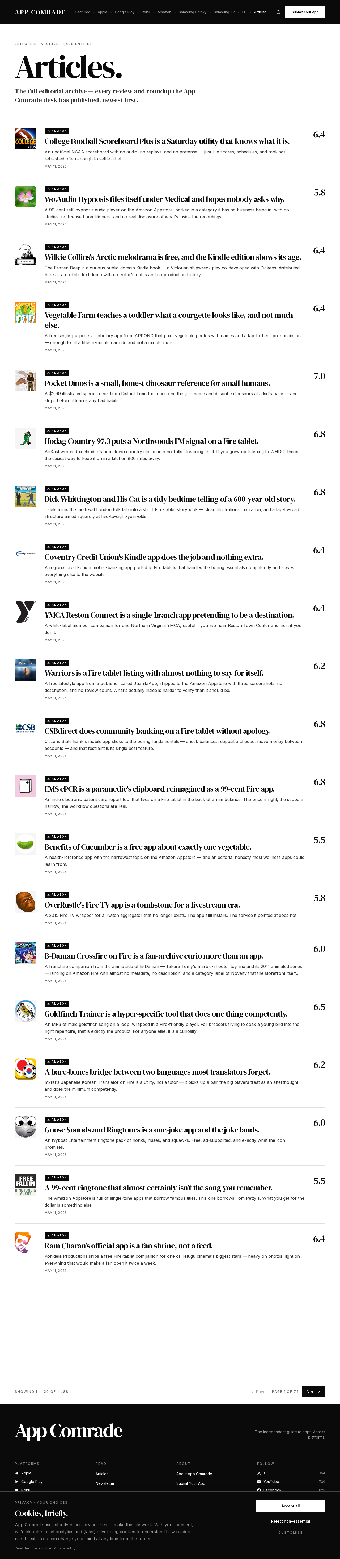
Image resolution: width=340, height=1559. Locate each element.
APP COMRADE (40, 12)
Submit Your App (305, 12)
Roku (146, 12)
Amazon (164, 12)
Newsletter (105, 1483)
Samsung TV (224, 12)
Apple (102, 12)
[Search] (278, 12)
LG (244, 12)
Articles (260, 12)
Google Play (124, 12)
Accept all (291, 1506)
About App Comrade (194, 1474)
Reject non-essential (290, 1521)
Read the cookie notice (33, 1548)
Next (311, 1391)
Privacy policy (64, 1548)
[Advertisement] (170, 1334)
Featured (82, 12)
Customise (290, 1533)
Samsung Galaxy (192, 12)
